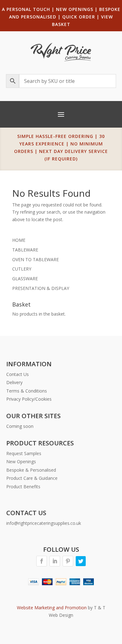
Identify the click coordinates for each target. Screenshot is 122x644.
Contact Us (17, 374)
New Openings (21, 461)
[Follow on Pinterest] (68, 561)
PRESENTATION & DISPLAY (40, 288)
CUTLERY (21, 269)
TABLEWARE (25, 250)
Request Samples (23, 453)
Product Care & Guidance (32, 478)
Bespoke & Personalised (31, 470)
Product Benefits (23, 486)
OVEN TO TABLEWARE (35, 259)
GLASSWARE (25, 278)
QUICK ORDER (78, 17)
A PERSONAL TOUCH (26, 9)
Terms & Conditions (26, 391)
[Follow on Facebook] (41, 561)
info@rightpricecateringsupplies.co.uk (43, 523)
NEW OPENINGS (74, 9)
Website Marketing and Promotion (52, 608)
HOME (18, 240)
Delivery (14, 382)
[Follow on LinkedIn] (54, 561)
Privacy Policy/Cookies (29, 399)
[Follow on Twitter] (81, 561)
